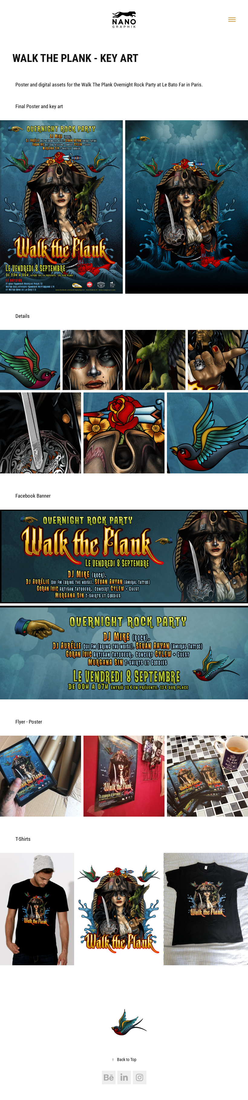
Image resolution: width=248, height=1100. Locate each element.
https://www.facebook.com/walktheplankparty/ (62, 987)
